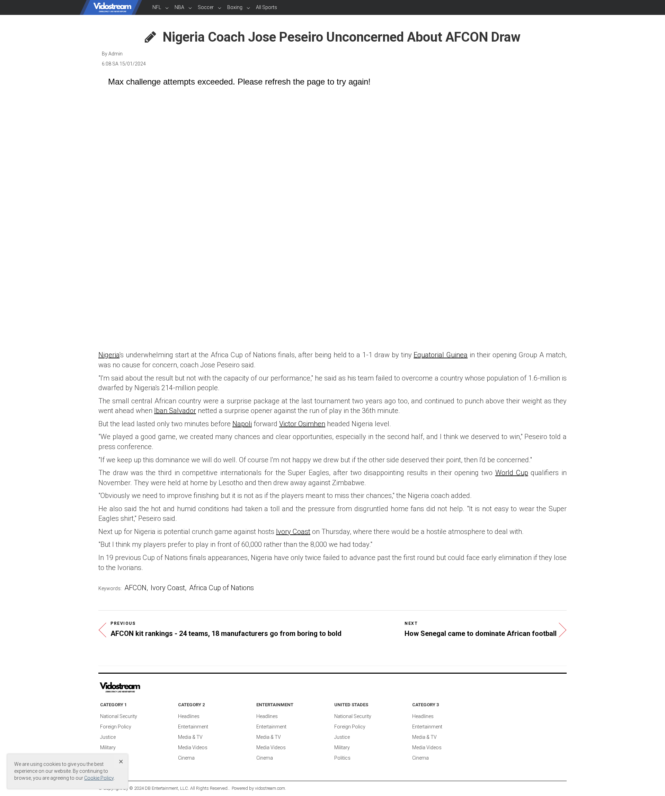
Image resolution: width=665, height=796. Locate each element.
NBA (179, 7)
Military (108, 747)
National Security (118, 716)
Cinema (186, 758)
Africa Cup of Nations (221, 588)
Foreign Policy (115, 726)
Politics (342, 758)
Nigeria (108, 355)
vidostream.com (270, 788)
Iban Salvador (175, 410)
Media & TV (190, 737)
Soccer (206, 7)
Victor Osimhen (302, 424)
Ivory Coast (293, 531)
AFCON (135, 588)
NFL (156, 7)
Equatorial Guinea (441, 355)
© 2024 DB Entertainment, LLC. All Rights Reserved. (179, 788)
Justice (108, 737)
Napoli (242, 424)
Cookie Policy (99, 778)
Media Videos (192, 747)
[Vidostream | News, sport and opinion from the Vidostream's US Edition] (144, 687)
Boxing (234, 7)
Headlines (189, 716)
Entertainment (193, 726)
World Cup (511, 473)
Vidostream (113, 7)
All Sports (266, 7)
